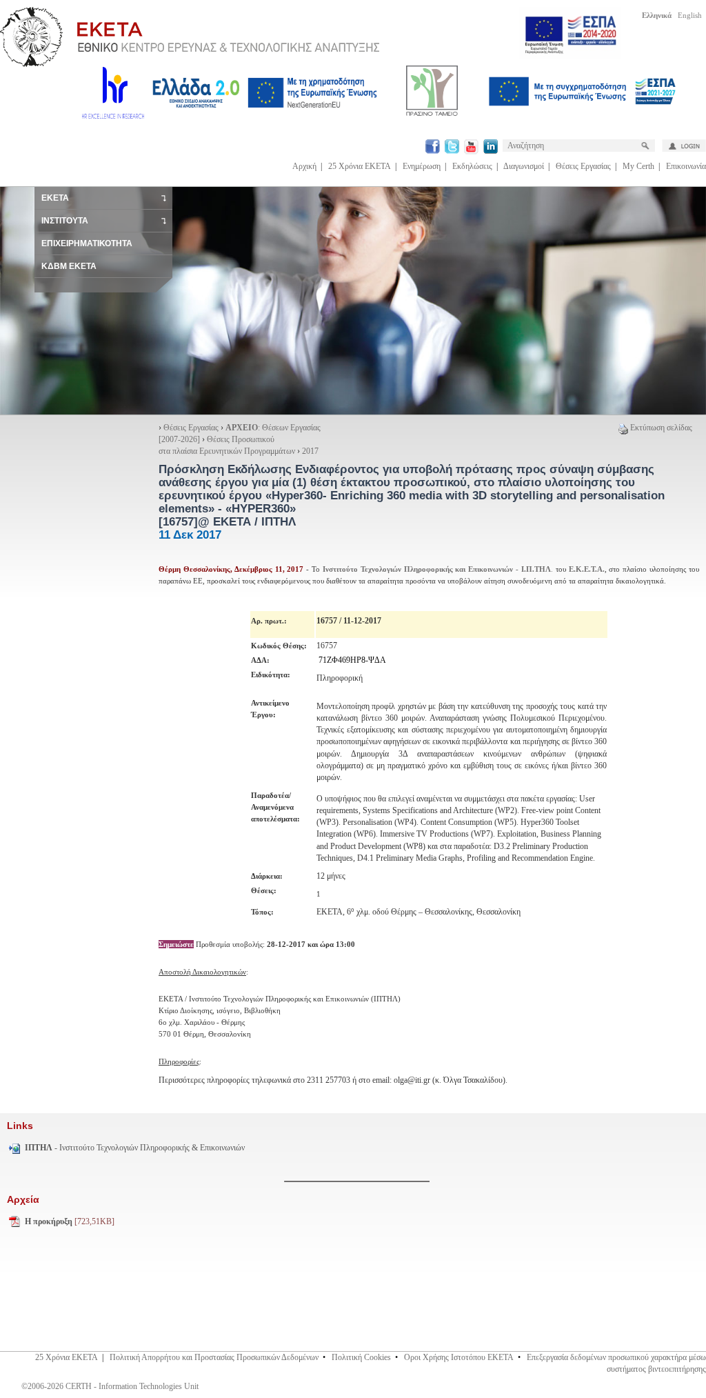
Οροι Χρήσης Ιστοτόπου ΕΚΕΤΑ (459, 1357)
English (690, 15)
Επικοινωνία (686, 166)
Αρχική (304, 166)
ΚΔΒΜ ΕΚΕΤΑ (69, 266)
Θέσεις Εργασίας (583, 166)
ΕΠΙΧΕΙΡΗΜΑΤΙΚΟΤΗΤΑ (86, 243)
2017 (310, 451)
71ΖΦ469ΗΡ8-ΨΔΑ (352, 660)
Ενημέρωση (422, 166)
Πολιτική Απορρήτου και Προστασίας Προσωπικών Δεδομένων (214, 1357)
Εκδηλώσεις (472, 166)
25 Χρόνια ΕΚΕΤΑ (359, 166)
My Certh (638, 166)
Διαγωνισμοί (523, 166)
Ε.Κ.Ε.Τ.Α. (587, 569)
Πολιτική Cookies (361, 1357)
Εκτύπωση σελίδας (661, 427)
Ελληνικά (657, 15)
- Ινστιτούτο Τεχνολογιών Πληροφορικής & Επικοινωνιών (135, 1147)
